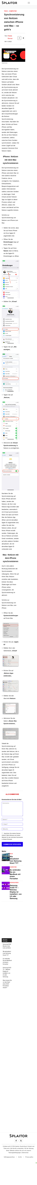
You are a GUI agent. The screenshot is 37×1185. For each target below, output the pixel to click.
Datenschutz (25, 1152)
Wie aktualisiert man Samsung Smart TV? (15, 859)
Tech (6, 11)
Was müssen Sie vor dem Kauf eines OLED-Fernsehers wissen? (7, 984)
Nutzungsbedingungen (15, 1152)
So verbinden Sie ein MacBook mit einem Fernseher (15, 874)
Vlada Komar (10, 36)
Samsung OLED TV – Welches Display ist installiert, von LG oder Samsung (16, 892)
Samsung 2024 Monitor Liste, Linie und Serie (7, 946)
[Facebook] (19, 38)
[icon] (29, 2)
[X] (21, 1141)
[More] (23, 38)
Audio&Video (14, 882)
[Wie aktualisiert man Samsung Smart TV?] (6, 857)
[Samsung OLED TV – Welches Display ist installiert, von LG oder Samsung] (6, 886)
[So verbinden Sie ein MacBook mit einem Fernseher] (6, 870)
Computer (13, 11)
